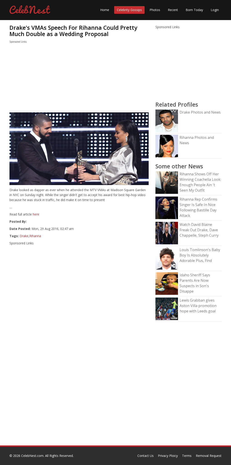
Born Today (194, 10)
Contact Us (145, 456)
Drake (24, 236)
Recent (173, 10)
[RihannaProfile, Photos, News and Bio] (166, 146)
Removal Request (209, 456)
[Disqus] (79, 387)
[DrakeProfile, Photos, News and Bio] (166, 120)
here (36, 214)
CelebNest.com (32, 456)
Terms (187, 456)
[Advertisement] (79, 78)
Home (104, 10)
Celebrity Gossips (129, 10)
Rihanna (35, 236)
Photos (155, 10)
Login (215, 10)
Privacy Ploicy (168, 456)
